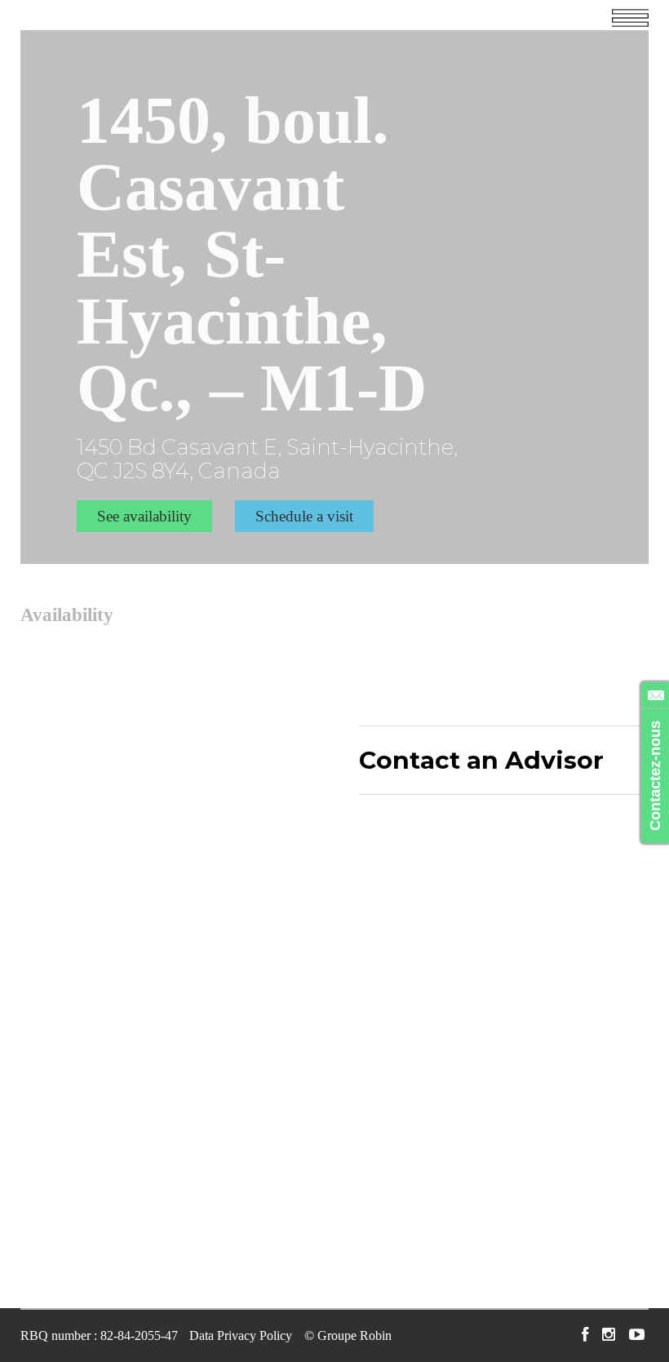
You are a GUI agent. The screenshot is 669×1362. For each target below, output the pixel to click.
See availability (144, 516)
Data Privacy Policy (240, 1335)
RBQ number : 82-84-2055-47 (99, 1335)
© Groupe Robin (348, 1335)
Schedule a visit (304, 516)
